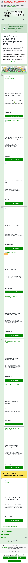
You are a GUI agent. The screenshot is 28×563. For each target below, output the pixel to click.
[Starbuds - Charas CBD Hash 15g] (14, 170)
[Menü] (2, 19)
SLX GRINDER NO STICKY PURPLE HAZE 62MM (12, 313)
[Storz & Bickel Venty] (14, 258)
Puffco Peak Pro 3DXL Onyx (13, 226)
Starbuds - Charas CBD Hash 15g (13, 181)
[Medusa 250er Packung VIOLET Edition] (14, 347)
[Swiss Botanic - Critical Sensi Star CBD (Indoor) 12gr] (14, 126)
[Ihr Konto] (23, 19)
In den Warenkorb (14, 116)
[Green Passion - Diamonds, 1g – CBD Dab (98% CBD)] (14, 83)
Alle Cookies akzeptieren (14, 561)
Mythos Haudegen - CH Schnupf (12, 402)
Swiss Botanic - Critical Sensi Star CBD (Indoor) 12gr (14, 138)
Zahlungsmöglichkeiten (12, 6)
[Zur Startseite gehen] (14, 13)
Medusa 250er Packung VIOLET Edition (12, 358)
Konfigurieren (22, 557)
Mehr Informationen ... (19, 555)
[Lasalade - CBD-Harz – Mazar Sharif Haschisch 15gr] (14, 487)
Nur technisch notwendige (10, 557)
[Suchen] (20, 19)
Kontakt (3, 537)
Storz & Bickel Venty (11, 269)
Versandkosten (5, 547)
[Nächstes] (26, 69)
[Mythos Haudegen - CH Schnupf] (14, 391)
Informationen (5, 534)
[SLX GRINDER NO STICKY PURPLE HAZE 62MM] (14, 302)
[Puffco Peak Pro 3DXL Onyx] (14, 215)
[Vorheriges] (2, 69)
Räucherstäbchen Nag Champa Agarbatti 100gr (12, 446)
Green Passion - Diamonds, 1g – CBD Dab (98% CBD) (13, 94)
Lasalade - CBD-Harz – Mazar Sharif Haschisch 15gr (13, 498)
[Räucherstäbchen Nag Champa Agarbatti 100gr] (14, 434)
